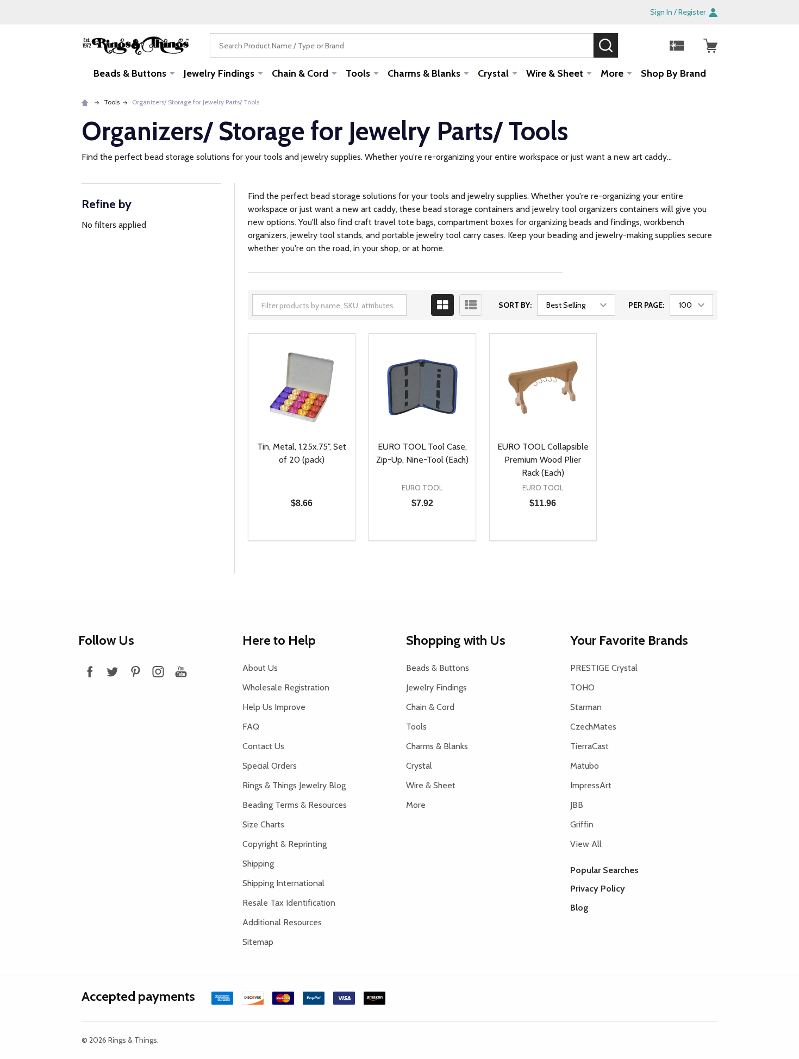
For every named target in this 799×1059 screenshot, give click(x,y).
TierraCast (589, 746)
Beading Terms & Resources (294, 805)
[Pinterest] (135, 671)
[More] (172, 73)
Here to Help (279, 640)
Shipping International (283, 883)
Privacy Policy (597, 888)
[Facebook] (89, 671)
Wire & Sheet (554, 73)
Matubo (584, 766)
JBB (576, 805)
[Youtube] (181, 671)
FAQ (250, 726)
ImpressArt (590, 785)
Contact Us (263, 746)
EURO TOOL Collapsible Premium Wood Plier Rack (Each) (543, 459)
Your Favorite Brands (629, 640)
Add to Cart (321, 540)
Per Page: (646, 305)
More (612, 73)
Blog (579, 907)
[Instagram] (158, 671)
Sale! (634, 45)
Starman (586, 707)
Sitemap (257, 942)
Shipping (258, 863)
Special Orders (269, 766)
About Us (260, 668)
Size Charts (263, 824)
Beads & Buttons (129, 73)
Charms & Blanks (424, 73)
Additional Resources (282, 922)
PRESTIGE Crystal (604, 668)
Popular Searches (604, 870)
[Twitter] (112, 671)
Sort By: (515, 305)
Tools (358, 73)
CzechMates (593, 726)
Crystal (493, 73)
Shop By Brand (673, 73)
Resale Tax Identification (288, 903)
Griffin (582, 824)
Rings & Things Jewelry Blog (294, 785)
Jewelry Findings (219, 73)
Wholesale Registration (285, 687)
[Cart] (710, 46)
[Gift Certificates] (677, 46)
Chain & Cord (300, 73)
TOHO (582, 687)
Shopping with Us (455, 640)
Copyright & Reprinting (284, 844)
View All (586, 844)
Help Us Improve (273, 707)
